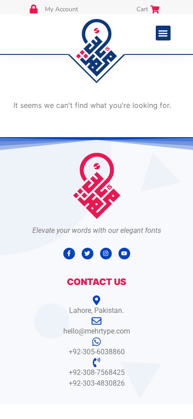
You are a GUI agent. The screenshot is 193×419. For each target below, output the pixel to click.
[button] (163, 33)
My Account (61, 9)
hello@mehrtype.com (96, 331)
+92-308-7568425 (97, 372)
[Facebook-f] (69, 253)
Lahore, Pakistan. (96, 310)
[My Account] (33, 8)
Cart (142, 9)
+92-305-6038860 (97, 352)
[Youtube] (124, 253)
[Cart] (154, 9)
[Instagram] (106, 253)
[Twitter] (87, 253)
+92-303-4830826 (97, 383)
